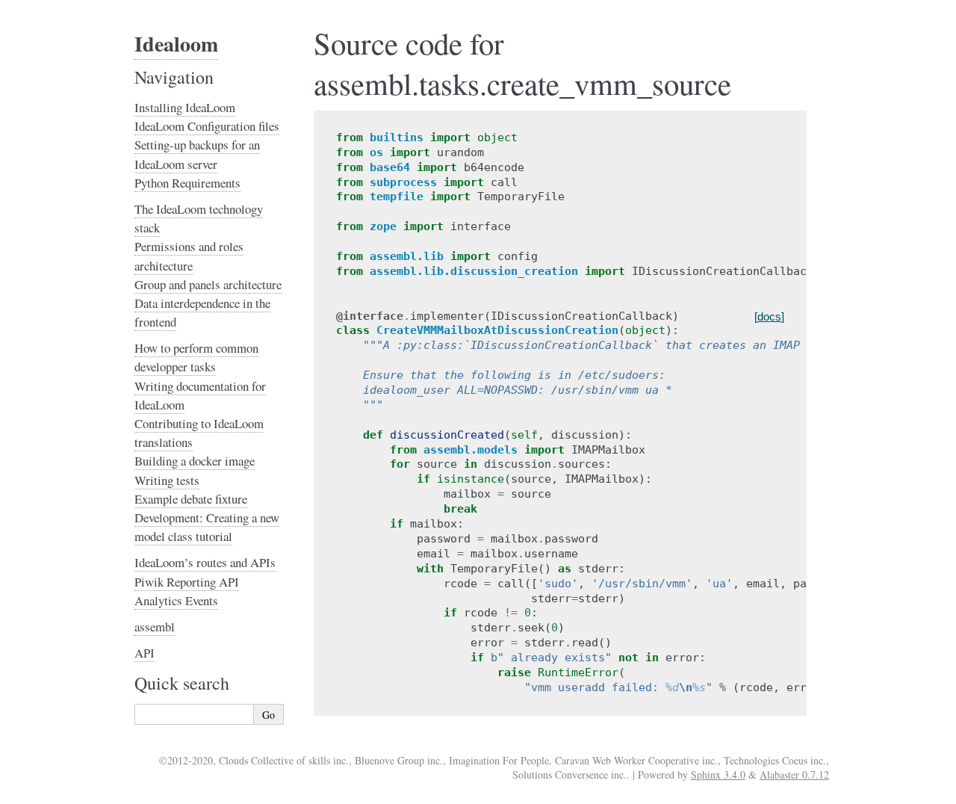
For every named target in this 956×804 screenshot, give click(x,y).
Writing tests (166, 480)
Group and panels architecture (208, 284)
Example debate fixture (190, 498)
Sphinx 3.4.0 (718, 774)
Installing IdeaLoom (184, 107)
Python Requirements (187, 182)
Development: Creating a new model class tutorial (206, 527)
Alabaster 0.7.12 (794, 774)
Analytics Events (176, 600)
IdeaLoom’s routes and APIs (205, 562)
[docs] (769, 316)
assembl (154, 626)
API (144, 652)
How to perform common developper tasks (196, 357)
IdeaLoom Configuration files (206, 125)
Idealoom (176, 43)
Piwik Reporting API (186, 581)
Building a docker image (194, 460)
